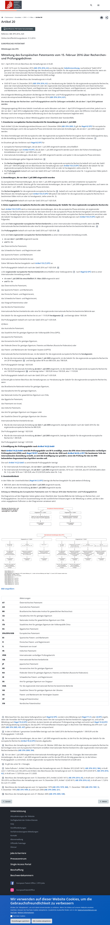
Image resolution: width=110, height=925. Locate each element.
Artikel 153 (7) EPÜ (71, 165)
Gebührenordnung (71, 68)
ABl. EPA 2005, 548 (56, 794)
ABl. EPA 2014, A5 (76, 778)
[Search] (91, 5)
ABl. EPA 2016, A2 (40, 83)
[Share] (107, 18)
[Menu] (99, 5)
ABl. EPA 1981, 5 (92, 787)
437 (23, 727)
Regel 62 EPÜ (87, 126)
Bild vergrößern (7, 589)
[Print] (102, 18)
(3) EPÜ (99, 717)
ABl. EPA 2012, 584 (92, 768)
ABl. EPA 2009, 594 (26, 750)
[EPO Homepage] (13, 5)
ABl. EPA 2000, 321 (52, 790)
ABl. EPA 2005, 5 (68, 126)
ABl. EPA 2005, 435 (13, 727)
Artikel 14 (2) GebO (46, 446)
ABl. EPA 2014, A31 (57, 97)
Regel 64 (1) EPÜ (36, 480)
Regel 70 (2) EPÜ (20, 722)
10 (27, 371)
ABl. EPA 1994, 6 (23, 790)
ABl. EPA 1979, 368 (60, 787)
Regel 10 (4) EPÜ (101, 722)
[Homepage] (2, 17)
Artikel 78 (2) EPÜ (28, 741)
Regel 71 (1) (86, 717)
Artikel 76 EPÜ (29, 150)
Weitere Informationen (26, 913)
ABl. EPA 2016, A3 (41, 68)
